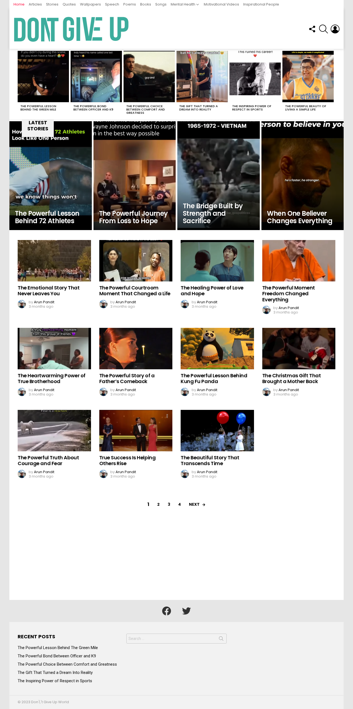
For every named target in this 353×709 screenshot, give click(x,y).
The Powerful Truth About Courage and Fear (48, 460)
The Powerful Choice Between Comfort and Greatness (145, 109)
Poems (129, 4)
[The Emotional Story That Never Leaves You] (54, 260)
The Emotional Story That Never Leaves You (48, 290)
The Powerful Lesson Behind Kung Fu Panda (214, 378)
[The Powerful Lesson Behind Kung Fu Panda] (217, 348)
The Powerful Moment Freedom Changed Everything (288, 293)
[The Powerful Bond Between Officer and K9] (96, 76)
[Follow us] (311, 29)
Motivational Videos (221, 4)
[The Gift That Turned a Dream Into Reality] (202, 76)
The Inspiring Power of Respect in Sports (251, 108)
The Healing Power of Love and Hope (212, 290)
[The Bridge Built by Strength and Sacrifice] (218, 175)
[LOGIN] (335, 29)
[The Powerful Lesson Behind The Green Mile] (43, 76)
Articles (35, 4)
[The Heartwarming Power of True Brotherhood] (54, 348)
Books (145, 4)
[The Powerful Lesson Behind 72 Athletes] (50, 175)
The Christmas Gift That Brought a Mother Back (291, 378)
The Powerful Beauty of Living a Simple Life (305, 108)
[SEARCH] (323, 29)
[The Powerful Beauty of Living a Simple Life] (308, 76)
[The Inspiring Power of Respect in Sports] (255, 76)
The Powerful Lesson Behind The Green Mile (38, 108)
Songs (161, 4)
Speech (112, 4)
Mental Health (183, 4)
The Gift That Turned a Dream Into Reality (198, 108)
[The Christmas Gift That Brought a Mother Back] (299, 348)
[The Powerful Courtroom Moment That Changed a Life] (136, 260)
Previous (20, 84)
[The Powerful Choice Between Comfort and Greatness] (149, 76)
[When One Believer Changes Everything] (302, 175)
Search (221, 640)
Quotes (69, 4)
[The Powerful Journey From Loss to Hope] (134, 175)
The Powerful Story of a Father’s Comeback (127, 378)
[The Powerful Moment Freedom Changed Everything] (299, 260)
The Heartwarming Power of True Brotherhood (51, 378)
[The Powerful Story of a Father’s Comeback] (136, 348)
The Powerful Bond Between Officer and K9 (93, 108)
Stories (52, 4)
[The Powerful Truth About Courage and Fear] (54, 430)
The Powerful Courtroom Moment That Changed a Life (134, 290)
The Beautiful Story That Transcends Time (210, 460)
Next (332, 84)
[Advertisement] (176, 558)
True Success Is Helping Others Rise (127, 460)
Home (19, 4)
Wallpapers (90, 4)
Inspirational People (261, 4)
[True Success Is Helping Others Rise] (136, 430)
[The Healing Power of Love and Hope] (217, 260)
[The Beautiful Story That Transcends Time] (217, 430)
